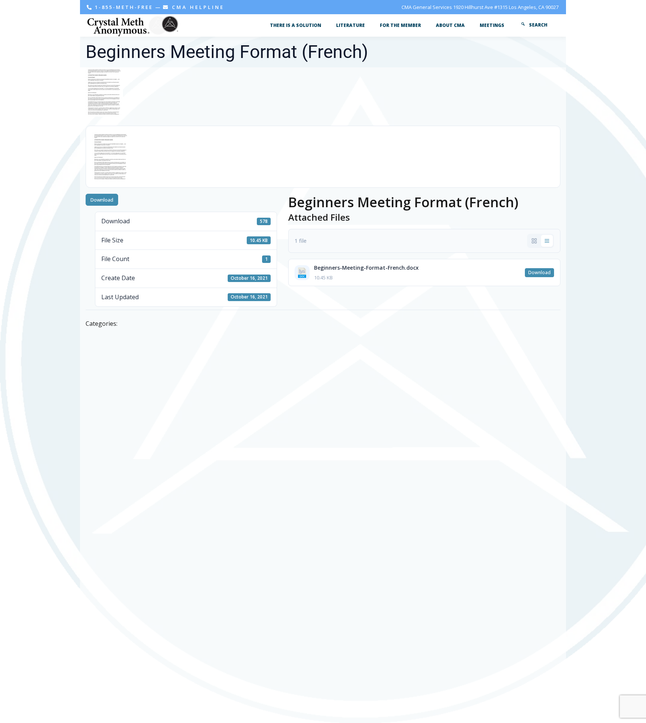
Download (101, 199)
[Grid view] (534, 241)
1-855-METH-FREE (124, 7)
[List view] (547, 241)
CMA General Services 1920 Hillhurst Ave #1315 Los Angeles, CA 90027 (480, 7)
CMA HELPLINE (196, 7)
